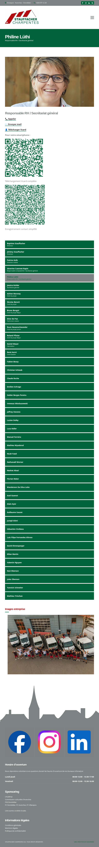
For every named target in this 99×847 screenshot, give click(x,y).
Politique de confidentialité (15, 831)
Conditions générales (13, 825)
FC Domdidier (10, 805)
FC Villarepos (31, 805)
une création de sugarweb (84, 842)
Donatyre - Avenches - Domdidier (19, 3)
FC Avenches (21, 805)
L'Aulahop (9, 796)
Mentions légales (11, 828)
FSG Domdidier (10, 802)
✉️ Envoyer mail (13, 124)
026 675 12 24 (41, 3)
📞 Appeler (10, 118)
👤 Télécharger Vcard (15, 129)
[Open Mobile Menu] (92, 17)
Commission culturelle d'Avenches (18, 799)
